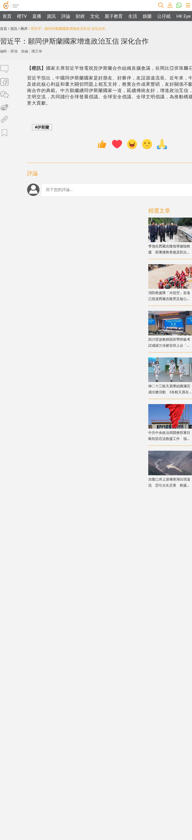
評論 (65, 16)
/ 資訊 (12, 28)
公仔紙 (164, 16)
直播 (36, 16)
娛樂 (147, 16)
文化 (94, 16)
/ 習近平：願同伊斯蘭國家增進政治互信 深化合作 (66, 28)
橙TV (22, 16)
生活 (132, 16)
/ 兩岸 (23, 28)
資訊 (51, 16)
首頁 (7, 16)
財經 (80, 16)
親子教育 (114, 16)
